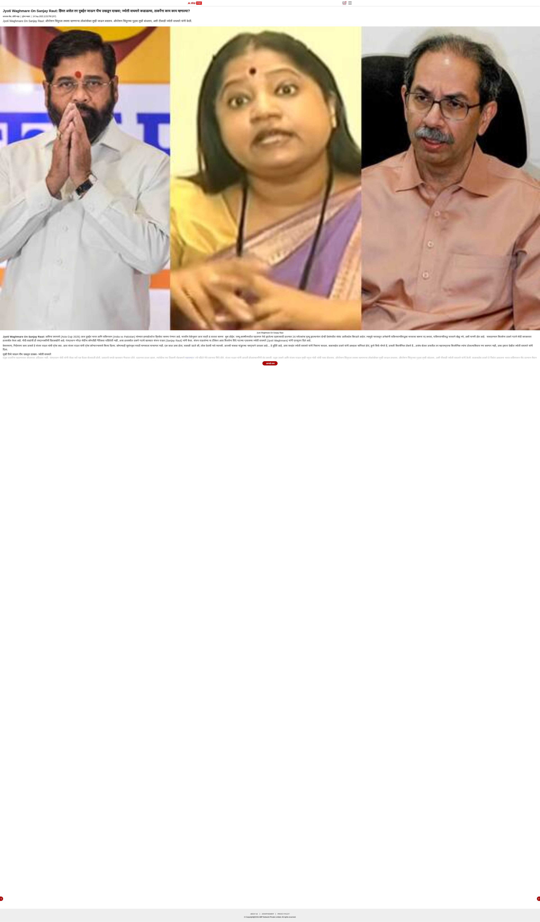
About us (254, 914)
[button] (350, 3)
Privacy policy (284, 914)
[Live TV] (344, 2)
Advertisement (268, 914)
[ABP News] (538, 899)
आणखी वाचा (270, 363)
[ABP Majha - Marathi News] (195, 3)
